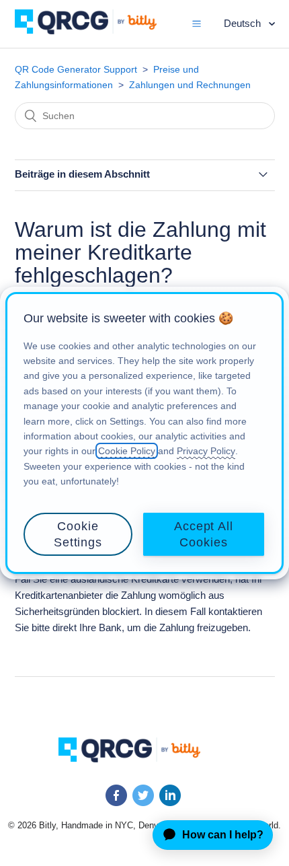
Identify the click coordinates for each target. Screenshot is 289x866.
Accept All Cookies (203, 534)
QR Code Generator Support (76, 69)
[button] (196, 23)
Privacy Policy (206, 450)
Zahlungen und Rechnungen (190, 84)
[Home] (96, 30)
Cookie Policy (126, 450)
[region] (144, 433)
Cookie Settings (78, 534)
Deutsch (243, 23)
